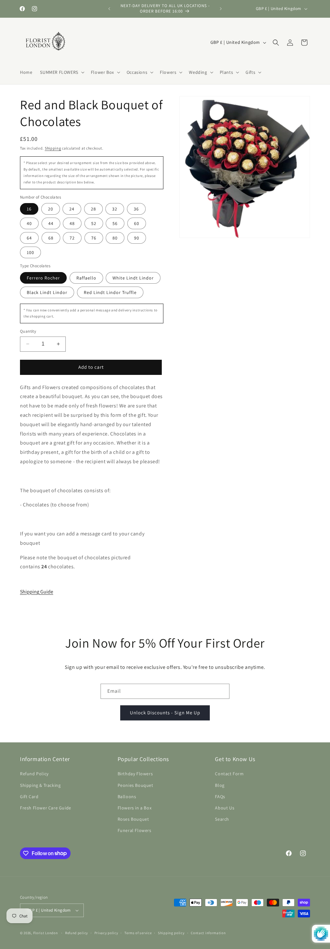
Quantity (28, 331)
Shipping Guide (36, 591)
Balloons (127, 796)
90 (136, 238)
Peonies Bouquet (135, 785)
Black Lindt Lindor (47, 292)
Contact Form (229, 774)
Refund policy (76, 933)
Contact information (208, 933)
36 (136, 209)
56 (115, 223)
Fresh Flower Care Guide (45, 808)
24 (71, 209)
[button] (61, 72)
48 (72, 223)
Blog (219, 785)
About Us (224, 808)
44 (50, 223)
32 (114, 209)
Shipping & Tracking (40, 785)
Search (222, 819)
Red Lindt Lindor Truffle (110, 292)
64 (29, 238)
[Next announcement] (221, 9)
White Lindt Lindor (133, 278)
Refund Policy (34, 774)
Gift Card (29, 796)
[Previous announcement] (109, 9)
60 (136, 223)
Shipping (53, 148)
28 (93, 209)
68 (50, 238)
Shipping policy (171, 933)
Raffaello (86, 278)
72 (72, 238)
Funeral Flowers (134, 830)
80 (115, 238)
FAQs (220, 796)
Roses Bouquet (133, 819)
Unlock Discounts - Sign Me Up (165, 712)
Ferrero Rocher (43, 278)
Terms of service (137, 933)
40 (29, 223)
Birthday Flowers (135, 774)
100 (30, 252)
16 (29, 209)
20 (50, 209)
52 (93, 223)
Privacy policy (106, 933)
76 (93, 238)
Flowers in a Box (135, 808)
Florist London (45, 933)
